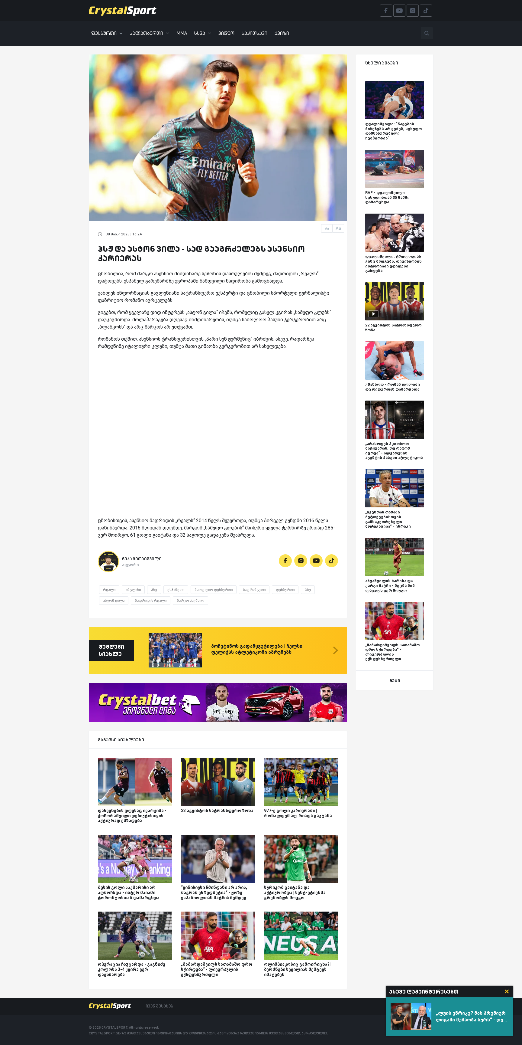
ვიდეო (226, 33)
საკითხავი (254, 33)
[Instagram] (300, 560)
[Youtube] (316, 560)
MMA (181, 33)
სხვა (199, 33)
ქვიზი (282, 33)
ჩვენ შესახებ (159, 1006)
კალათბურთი (146, 33)
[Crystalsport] (122, 10)
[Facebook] (285, 560)
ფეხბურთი (104, 33)
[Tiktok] (331, 560)
